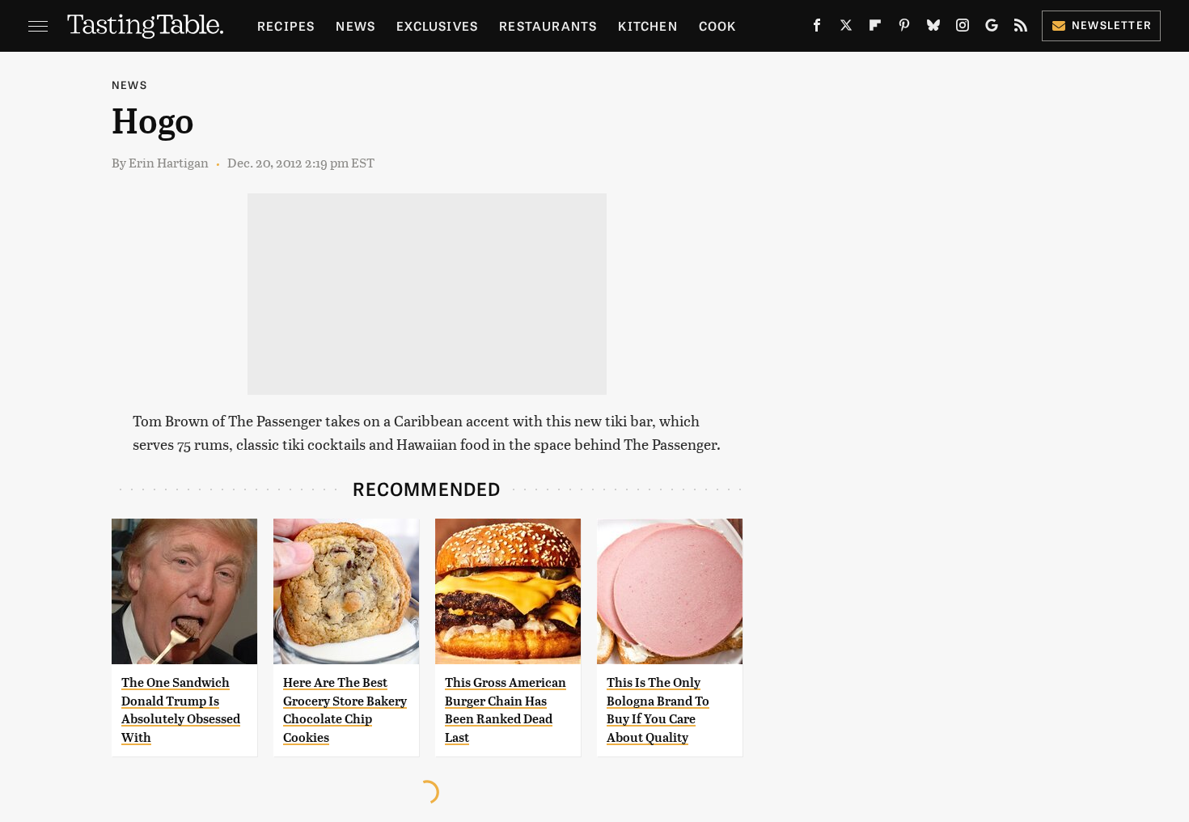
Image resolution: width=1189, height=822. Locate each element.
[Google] (992, 28)
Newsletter (1112, 24)
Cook (718, 25)
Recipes (286, 25)
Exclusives (437, 25)
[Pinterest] (904, 28)
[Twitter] (846, 28)
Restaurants (548, 25)
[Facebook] (817, 28)
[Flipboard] (875, 28)
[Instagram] (962, 28)
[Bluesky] (933, 28)
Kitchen (647, 25)
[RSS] (1021, 28)
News (355, 25)
